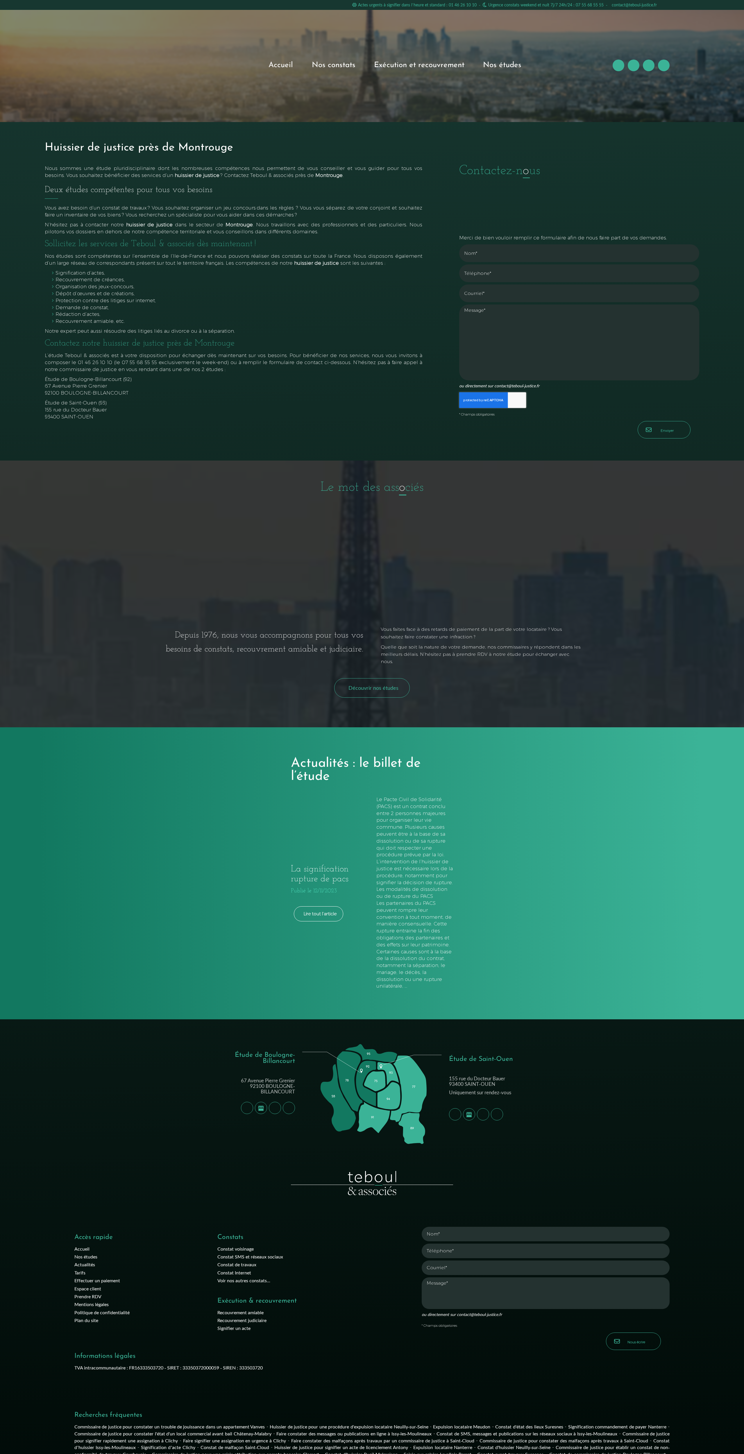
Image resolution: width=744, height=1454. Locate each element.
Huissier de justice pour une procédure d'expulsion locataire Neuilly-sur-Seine (349, 1426)
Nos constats (333, 65)
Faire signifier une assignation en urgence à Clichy (234, 1440)
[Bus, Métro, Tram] (289, 1108)
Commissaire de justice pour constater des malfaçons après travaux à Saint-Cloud (564, 1440)
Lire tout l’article (320, 913)
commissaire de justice (88, 369)
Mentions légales (91, 1304)
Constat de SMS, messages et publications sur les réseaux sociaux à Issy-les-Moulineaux (527, 1433)
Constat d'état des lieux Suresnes (529, 1426)
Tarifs (79, 1272)
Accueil (281, 65)
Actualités (84, 1264)
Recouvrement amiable (240, 1312)
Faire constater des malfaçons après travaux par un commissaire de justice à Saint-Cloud (382, 1440)
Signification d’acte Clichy (168, 1447)
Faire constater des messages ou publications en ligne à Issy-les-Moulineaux (353, 1433)
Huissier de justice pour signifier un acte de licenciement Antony (341, 1447)
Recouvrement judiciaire (242, 1320)
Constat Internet (234, 1272)
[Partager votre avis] (261, 1108)
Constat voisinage (235, 1248)
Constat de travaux (236, 1264)
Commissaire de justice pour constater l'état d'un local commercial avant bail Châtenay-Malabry (172, 1433)
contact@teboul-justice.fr (634, 4)
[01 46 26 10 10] (247, 1108)
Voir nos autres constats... (243, 1280)
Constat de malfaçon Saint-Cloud (235, 1447)
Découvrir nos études (373, 688)
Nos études (502, 65)
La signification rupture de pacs (320, 874)
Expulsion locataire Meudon (461, 1426)
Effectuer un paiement (97, 1280)
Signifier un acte (234, 1328)
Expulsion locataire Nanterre (442, 1447)
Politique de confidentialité (102, 1312)
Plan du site (86, 1320)
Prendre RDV (87, 1296)
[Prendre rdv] (275, 1108)
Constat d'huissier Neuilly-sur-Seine (513, 1447)
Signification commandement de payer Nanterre (617, 1426)
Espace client (87, 1288)
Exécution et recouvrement (419, 65)
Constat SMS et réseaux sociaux (250, 1256)
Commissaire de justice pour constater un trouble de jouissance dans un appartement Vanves (169, 1426)
